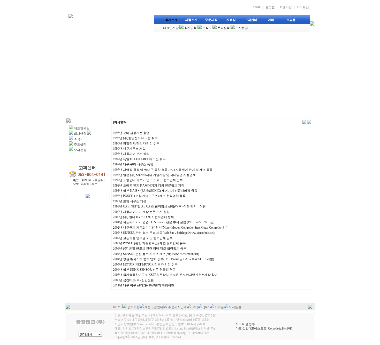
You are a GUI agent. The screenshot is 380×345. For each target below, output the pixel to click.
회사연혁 (190, 28)
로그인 (270, 7)
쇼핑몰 (290, 20)
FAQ (195, 307)
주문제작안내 (177, 307)
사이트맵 (303, 7)
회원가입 (285, 7)
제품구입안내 (154, 307)
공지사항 (133, 307)
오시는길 (241, 28)
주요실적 (223, 28)
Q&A (206, 307)
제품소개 (191, 20)
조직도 (207, 28)
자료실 (231, 20)
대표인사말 (171, 28)
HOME (256, 7)
